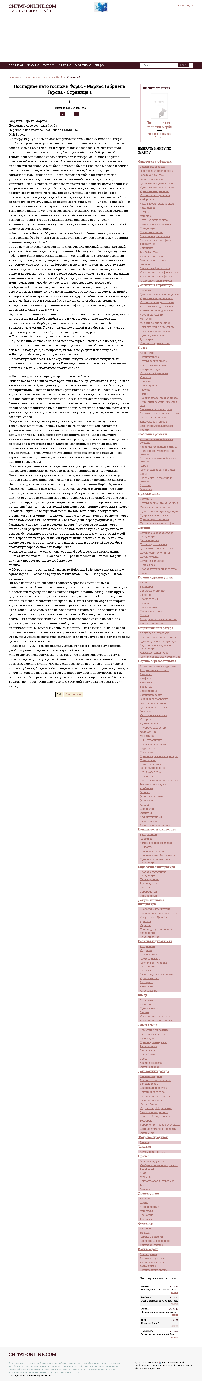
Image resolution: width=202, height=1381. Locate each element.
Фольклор (145, 1223)
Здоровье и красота (152, 1034)
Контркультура (150, 369)
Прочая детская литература (158, 569)
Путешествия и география (157, 523)
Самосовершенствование (156, 974)
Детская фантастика (153, 544)
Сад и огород (148, 1050)
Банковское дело (151, 1076)
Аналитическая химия (155, 825)
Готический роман (152, 179)
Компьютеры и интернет (157, 829)
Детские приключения (155, 552)
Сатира (144, 1012)
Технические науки (153, 784)
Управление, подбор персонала (160, 1124)
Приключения (149, 494)
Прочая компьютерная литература (155, 860)
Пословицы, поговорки (155, 1240)
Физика (145, 792)
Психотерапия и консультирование (152, 766)
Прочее (143, 1156)
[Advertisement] (101, 38)
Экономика (147, 1132)
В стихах (146, 594)
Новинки (83, 65)
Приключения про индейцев (159, 511)
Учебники (146, 788)
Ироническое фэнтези (154, 191)
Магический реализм (154, 373)
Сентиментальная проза (156, 409)
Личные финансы (151, 1100)
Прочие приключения (154, 519)
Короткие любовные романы (159, 446)
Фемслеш (146, 489)
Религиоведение (151, 771)
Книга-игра (147, 564)
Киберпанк (147, 199)
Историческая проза (153, 361)
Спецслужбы (148, 1254)
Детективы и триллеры (156, 285)
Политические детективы (157, 327)
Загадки (145, 1232)
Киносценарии (149, 1206)
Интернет (146, 838)
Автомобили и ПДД (153, 1151)
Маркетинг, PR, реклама (156, 1108)
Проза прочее (148, 385)
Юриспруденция (151, 817)
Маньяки (146, 318)
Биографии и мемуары (155, 909)
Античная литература (154, 632)
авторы (65, 65)
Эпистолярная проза (153, 421)
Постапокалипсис (151, 232)
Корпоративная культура (156, 1096)
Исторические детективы (157, 302)
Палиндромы (148, 607)
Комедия (146, 1004)
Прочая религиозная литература (153, 964)
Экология (146, 812)
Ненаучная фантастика (155, 224)
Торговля (146, 1120)
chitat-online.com (32, 6)
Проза (142, 347)
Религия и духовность (155, 941)
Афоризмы (147, 352)
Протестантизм (150, 958)
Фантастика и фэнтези (155, 161)
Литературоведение (153, 727)
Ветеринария (148, 690)
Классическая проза (153, 365)
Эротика (145, 485)
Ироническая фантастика (157, 187)
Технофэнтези (149, 252)
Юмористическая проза (155, 1016)
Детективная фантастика (157, 183)
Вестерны (146, 498)
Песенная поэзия (151, 611)
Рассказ (145, 389)
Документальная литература (151, 902)
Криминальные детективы (158, 310)
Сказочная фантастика (155, 236)
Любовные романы (152, 434)
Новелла (145, 377)
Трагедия (146, 1219)
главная (16, 65)
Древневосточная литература (159, 637)
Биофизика (147, 678)
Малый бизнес (149, 1104)
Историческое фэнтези (155, 195)
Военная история (151, 694)
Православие (148, 954)
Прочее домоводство (153, 1042)
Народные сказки (151, 1236)
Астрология (147, 946)
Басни (144, 582)
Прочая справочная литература (153, 873)
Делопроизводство (152, 1091)
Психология (148, 760)
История (145, 719)
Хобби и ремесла (151, 1062)
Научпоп (146, 925)
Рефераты (146, 776)
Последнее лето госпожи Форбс (159, 125)
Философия (147, 800)
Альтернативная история (157, 280)
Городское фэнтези (152, 174)
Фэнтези (145, 264)
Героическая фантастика (156, 170)
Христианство (149, 978)
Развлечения (148, 1046)
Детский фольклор (152, 560)
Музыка (145, 1176)
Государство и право (153, 703)
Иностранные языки (153, 715)
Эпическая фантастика (155, 268)
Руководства (148, 883)
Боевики (145, 290)
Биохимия (147, 682)
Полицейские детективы (156, 331)
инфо (99, 65)
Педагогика (147, 748)
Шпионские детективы (155, 343)
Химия (144, 804)
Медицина (147, 735)
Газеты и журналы (152, 1161)
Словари (145, 887)
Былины (145, 1228)
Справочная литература (156, 867)
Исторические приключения (159, 503)
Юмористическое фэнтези (157, 276)
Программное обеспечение (158, 855)
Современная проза (153, 417)
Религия (145, 970)
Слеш (143, 473)
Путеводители (149, 879)
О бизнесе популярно (154, 1112)
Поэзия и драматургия (155, 577)
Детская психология (153, 707)
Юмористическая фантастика (159, 272)
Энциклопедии (149, 895)
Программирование (153, 851)
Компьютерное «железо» (156, 842)
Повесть (145, 381)
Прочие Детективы (152, 335)
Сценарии (146, 1215)
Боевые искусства (152, 1258)
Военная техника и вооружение (152, 1264)
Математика (148, 731)
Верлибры (146, 586)
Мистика (146, 215)
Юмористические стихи (156, 1020)
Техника (144, 1146)
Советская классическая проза (160, 413)
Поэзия (144, 615)
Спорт (144, 1058)
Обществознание (151, 739)
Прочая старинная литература (160, 656)
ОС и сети (146, 846)
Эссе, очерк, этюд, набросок (157, 425)
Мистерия (146, 1210)
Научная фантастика (154, 220)
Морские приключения (155, 507)
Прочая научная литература (159, 756)
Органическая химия (154, 744)
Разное (144, 1142)
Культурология (150, 723)
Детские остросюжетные (156, 548)
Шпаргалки (147, 808)
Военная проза (149, 356)
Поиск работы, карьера (155, 1116)
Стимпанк (146, 247)
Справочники (149, 891)
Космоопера (147, 207)
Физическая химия (152, 796)
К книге (174, 1292)
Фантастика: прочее (153, 260)
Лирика (145, 603)
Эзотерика (146, 982)
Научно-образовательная (157, 661)
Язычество (147, 986)
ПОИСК (183, 65)
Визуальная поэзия (152, 590)
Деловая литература (153, 1071)
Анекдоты (146, 1000)
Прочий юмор (149, 1008)
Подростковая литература (157, 1180)
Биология (146, 674)
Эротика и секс (149, 1066)
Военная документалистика (158, 913)
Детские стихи (150, 556)
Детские (144, 528)
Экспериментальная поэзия (158, 619)
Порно (144, 465)
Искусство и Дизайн (153, 917)
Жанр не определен (153, 1137)
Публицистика (149, 936)
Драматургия (149, 598)
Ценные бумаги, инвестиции (159, 1128)
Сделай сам (147, 1054)
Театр (143, 1185)
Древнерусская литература (158, 641)
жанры (33, 65)
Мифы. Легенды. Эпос (154, 652)
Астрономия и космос (154, 670)
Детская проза (149, 540)
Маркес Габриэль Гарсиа (159, 135)
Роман (144, 393)
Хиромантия (148, 990)
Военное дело (148, 1249)
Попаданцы (147, 228)
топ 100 (49, 65)
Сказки (144, 573)
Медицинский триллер (155, 322)
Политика (146, 752)
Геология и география (154, 699)
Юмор (142, 995)
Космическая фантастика (157, 203)
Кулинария (147, 1038)
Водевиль (146, 1198)
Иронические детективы (156, 298)
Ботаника (146, 686)
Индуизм (146, 950)
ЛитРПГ (145, 211)
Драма (144, 1202)
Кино (143, 1172)
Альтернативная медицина (158, 666)
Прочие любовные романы (157, 469)
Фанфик (145, 1189)
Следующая (74, 694)
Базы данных (149, 834)
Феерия (144, 429)
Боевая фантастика (152, 166)
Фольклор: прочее (151, 1244)
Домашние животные (154, 1030)
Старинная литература (155, 628)
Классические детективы (157, 306)
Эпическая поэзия (152, 623)
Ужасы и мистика (151, 256)
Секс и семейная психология (159, 780)
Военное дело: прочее (154, 1269)
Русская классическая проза (159, 397)
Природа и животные (154, 515)
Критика (145, 921)
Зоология (146, 711)
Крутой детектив (151, 314)
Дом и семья (147, 1025)
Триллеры (146, 339)
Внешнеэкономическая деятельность (155, 1082)
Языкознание (148, 821)
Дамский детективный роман (160, 294)
